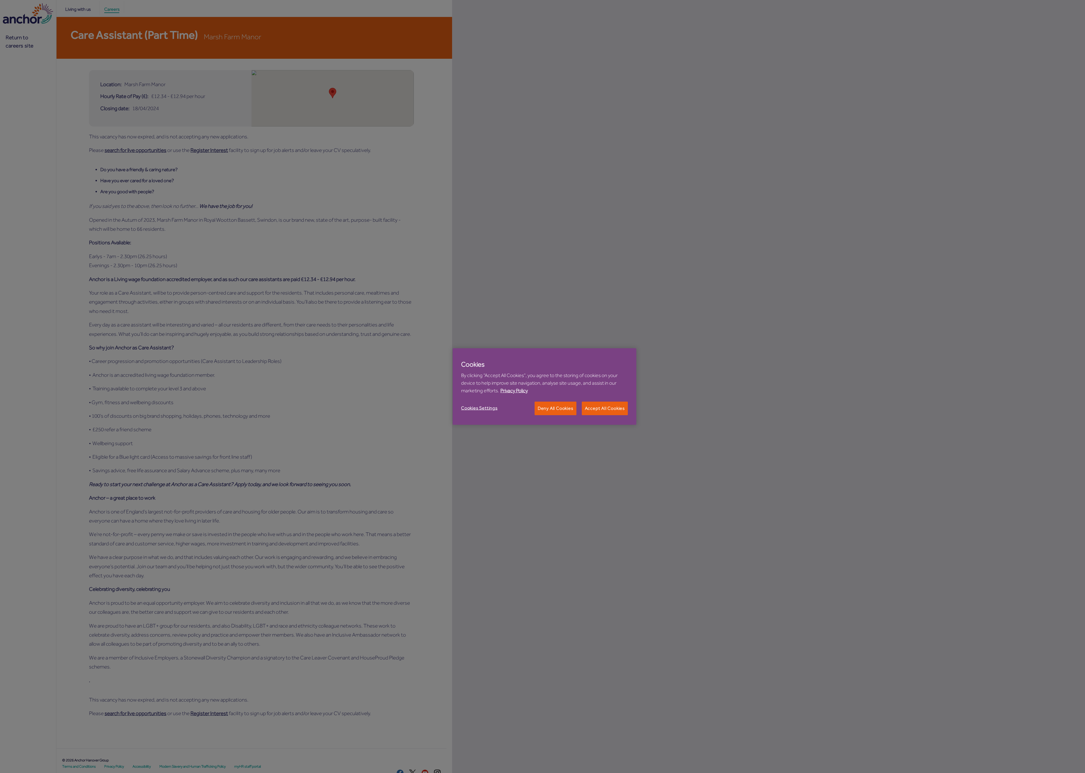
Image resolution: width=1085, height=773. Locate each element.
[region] (544, 386)
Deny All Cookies (555, 408)
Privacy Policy (514, 390)
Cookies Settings (479, 408)
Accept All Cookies (605, 408)
